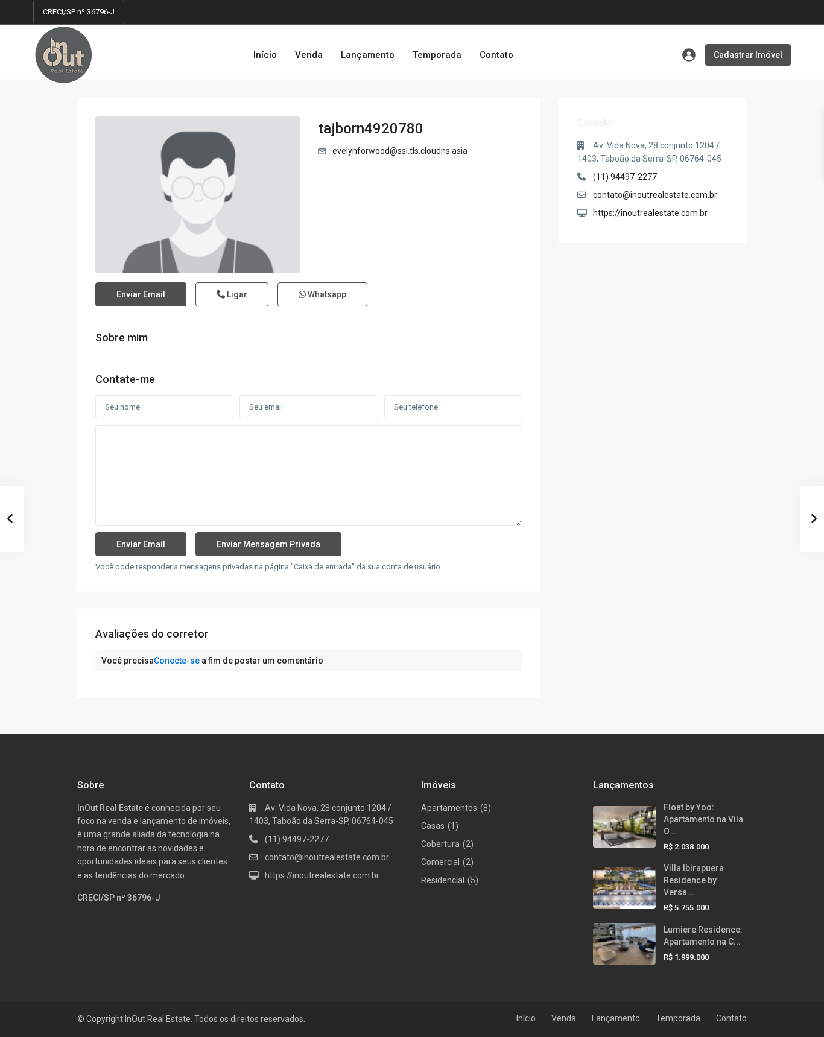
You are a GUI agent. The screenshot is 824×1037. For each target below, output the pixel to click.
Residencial (442, 880)
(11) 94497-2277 (625, 177)
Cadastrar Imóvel (748, 55)
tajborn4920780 (370, 128)
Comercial (440, 862)
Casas (433, 826)
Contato (496, 54)
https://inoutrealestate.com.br (650, 213)
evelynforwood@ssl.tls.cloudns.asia (399, 151)
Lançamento (368, 54)
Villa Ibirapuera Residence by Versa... (694, 880)
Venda (309, 54)
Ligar (236, 294)
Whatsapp (326, 294)
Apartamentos (449, 808)
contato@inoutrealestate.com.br (655, 195)
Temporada (437, 54)
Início (265, 54)
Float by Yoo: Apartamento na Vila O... (703, 819)
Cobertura (440, 844)
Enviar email (140, 294)
